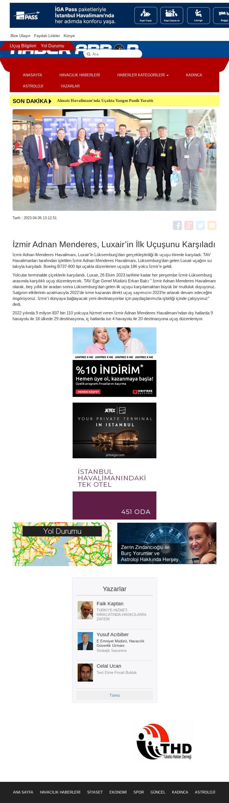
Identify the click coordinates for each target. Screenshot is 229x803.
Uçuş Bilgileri (23, 45)
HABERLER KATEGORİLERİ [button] (141, 75)
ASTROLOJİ (33, 86)
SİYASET (95, 792)
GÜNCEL (158, 792)
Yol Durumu (52, 45)
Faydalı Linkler (47, 35)
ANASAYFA (32, 75)
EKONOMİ (118, 792)
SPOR (138, 792)
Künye (69, 35)
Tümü (114, 695)
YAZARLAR (70, 86)
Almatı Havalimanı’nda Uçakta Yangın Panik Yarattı (105, 100)
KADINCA (194, 75)
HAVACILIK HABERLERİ (79, 75)
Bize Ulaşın (20, 35)
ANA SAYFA (23, 792)
